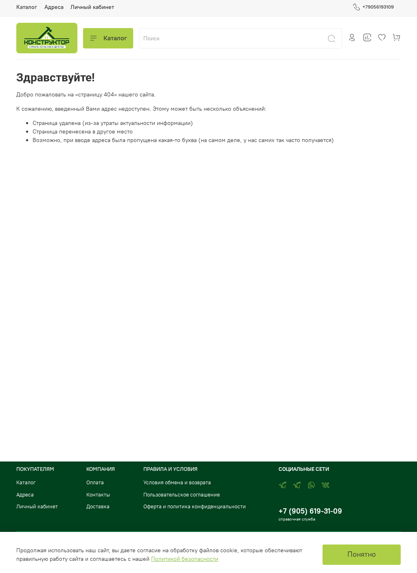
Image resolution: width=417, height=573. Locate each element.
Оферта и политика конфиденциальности (194, 506)
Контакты (98, 495)
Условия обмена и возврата (177, 482)
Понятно (361, 554)
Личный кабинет (92, 7)
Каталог (26, 7)
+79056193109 (378, 7)
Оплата (95, 482)
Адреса (54, 7)
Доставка (98, 506)
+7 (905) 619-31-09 (310, 511)
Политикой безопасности (184, 558)
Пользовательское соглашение (181, 495)
